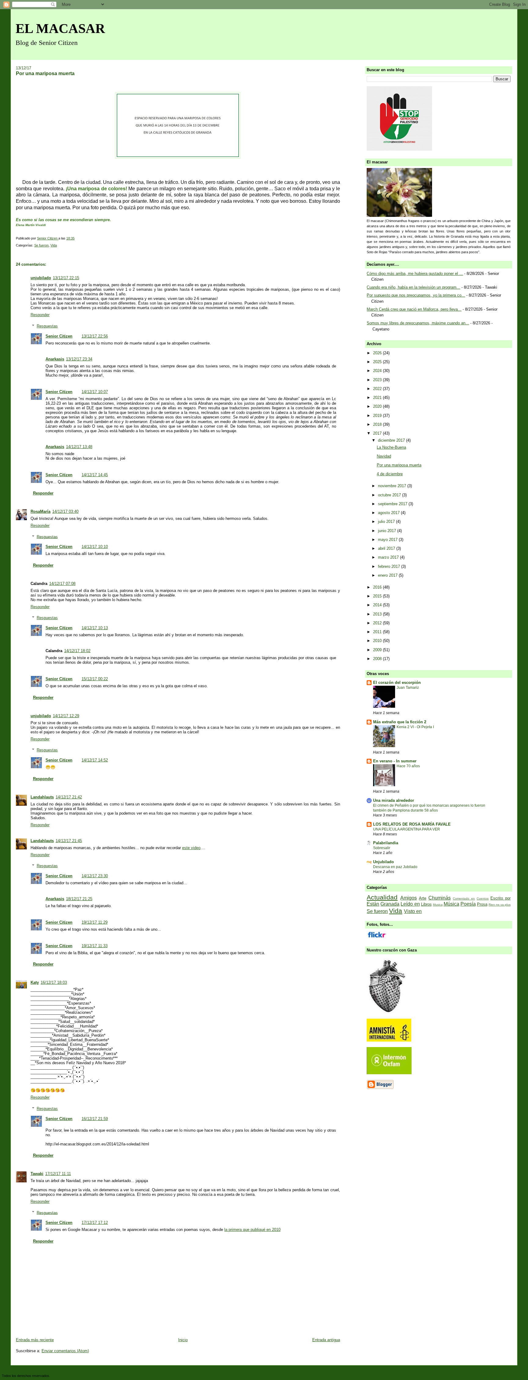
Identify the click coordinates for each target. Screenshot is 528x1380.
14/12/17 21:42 (69, 797)
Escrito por (500, 898)
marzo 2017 (389, 557)
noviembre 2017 (392, 486)
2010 (378, 640)
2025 (378, 362)
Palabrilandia (385, 843)
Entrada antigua (326, 1340)
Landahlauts (42, 797)
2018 (378, 424)
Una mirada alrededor (393, 800)
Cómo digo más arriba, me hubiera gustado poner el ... (415, 273)
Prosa (482, 904)
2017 (378, 433)
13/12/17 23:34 (79, 359)
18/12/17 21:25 (79, 898)
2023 (378, 380)
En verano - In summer (394, 761)
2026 (378, 353)
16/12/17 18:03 (54, 982)
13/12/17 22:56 (95, 336)
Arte (422, 898)
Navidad (384, 456)
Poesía (468, 904)
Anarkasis (55, 359)
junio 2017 (387, 530)
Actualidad (382, 897)
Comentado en (464, 898)
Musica (438, 904)
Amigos (408, 897)
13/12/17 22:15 (66, 278)
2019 (378, 415)
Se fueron (41, 245)
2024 (378, 370)
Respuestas (47, 326)
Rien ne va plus (500, 904)
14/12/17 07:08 (62, 583)
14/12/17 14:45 (95, 475)
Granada (389, 904)
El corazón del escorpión (397, 682)
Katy (35, 982)
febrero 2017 (389, 566)
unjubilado (41, 278)
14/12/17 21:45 (69, 840)
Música (451, 904)
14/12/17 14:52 (95, 760)
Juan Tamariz (408, 687)
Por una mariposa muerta (399, 465)
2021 (378, 397)
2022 (378, 388)
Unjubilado (383, 862)
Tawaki (37, 1173)
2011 (378, 632)
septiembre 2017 (393, 504)
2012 (378, 623)
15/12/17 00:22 (95, 679)
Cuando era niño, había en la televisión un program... (413, 287)
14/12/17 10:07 (95, 391)
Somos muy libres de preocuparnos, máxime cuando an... (418, 323)
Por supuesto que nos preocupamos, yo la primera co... (416, 295)
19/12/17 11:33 (95, 946)
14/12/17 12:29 (66, 716)
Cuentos (483, 898)
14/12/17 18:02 (77, 650)
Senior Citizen (59, 336)
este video (191, 847)
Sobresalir (381, 848)
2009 (378, 650)
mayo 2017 (388, 539)
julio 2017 (387, 521)
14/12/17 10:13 (95, 628)
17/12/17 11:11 (58, 1173)
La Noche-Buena (391, 447)
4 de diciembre (390, 474)
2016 (378, 587)
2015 (378, 596)
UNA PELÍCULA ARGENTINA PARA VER (406, 829)
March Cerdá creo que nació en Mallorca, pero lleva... (414, 309)
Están (373, 904)
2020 (378, 406)
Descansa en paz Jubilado (395, 867)
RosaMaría (40, 511)
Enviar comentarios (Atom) (65, 1351)
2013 (378, 614)
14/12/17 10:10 (95, 546)
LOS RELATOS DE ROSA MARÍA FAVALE (412, 824)
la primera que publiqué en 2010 (252, 1229)
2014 (378, 605)
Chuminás (439, 897)
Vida (53, 245)
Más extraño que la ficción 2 (399, 722)
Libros (426, 904)
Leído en (410, 904)
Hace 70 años (408, 766)
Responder (40, 314)
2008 (378, 658)
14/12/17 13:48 (79, 446)
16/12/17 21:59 (95, 1118)
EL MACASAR (60, 28)
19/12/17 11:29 (95, 922)
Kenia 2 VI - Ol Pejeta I (415, 727)
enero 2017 (388, 575)
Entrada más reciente (35, 1340)
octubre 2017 (390, 495)
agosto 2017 (389, 512)
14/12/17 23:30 (95, 876)
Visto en (413, 911)
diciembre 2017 (392, 440)
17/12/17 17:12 (95, 1222)
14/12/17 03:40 (65, 511)
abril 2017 (387, 548)
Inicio (183, 1340)
